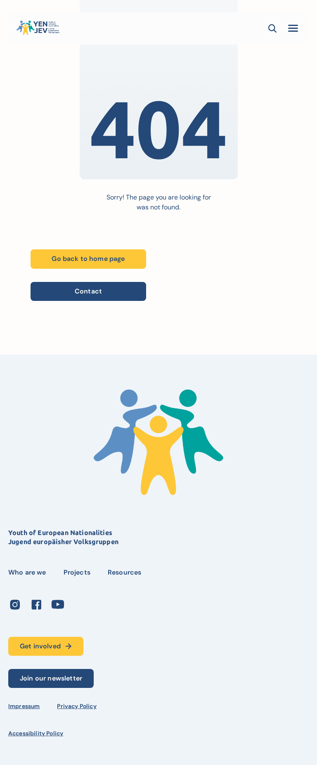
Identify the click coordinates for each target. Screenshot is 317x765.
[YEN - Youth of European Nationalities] (38, 28)
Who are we (27, 572)
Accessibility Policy (35, 733)
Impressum (24, 706)
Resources (124, 572)
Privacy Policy (76, 706)
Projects (77, 572)
